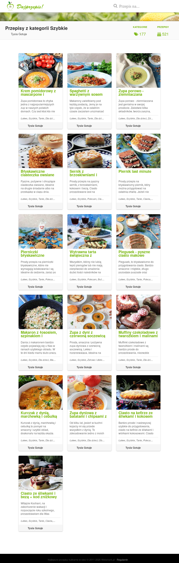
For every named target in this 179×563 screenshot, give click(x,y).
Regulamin (122, 559)
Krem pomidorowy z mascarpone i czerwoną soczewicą (38, 94)
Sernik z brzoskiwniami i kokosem (83, 175)
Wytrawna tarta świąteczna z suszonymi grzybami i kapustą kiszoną (89, 257)
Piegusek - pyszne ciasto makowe (134, 253)
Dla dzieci (50, 118)
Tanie (41, 118)
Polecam (91, 198)
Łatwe (24, 118)
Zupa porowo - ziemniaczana (131, 92)
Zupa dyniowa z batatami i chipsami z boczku (88, 416)
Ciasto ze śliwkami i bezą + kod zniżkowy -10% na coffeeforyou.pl (39, 498)
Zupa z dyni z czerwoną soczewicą (87, 334)
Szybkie (33, 118)
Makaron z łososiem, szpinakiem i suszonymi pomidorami (39, 337)
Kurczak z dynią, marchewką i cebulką (39, 414)
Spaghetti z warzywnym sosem (86, 92)
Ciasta (101, 198)
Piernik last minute (135, 171)
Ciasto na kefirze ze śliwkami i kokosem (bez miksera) (136, 416)
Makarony (55, 359)
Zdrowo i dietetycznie (98, 359)
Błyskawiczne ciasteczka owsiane (37, 173)
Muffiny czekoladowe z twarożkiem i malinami (138, 334)
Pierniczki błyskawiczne (32, 253)
